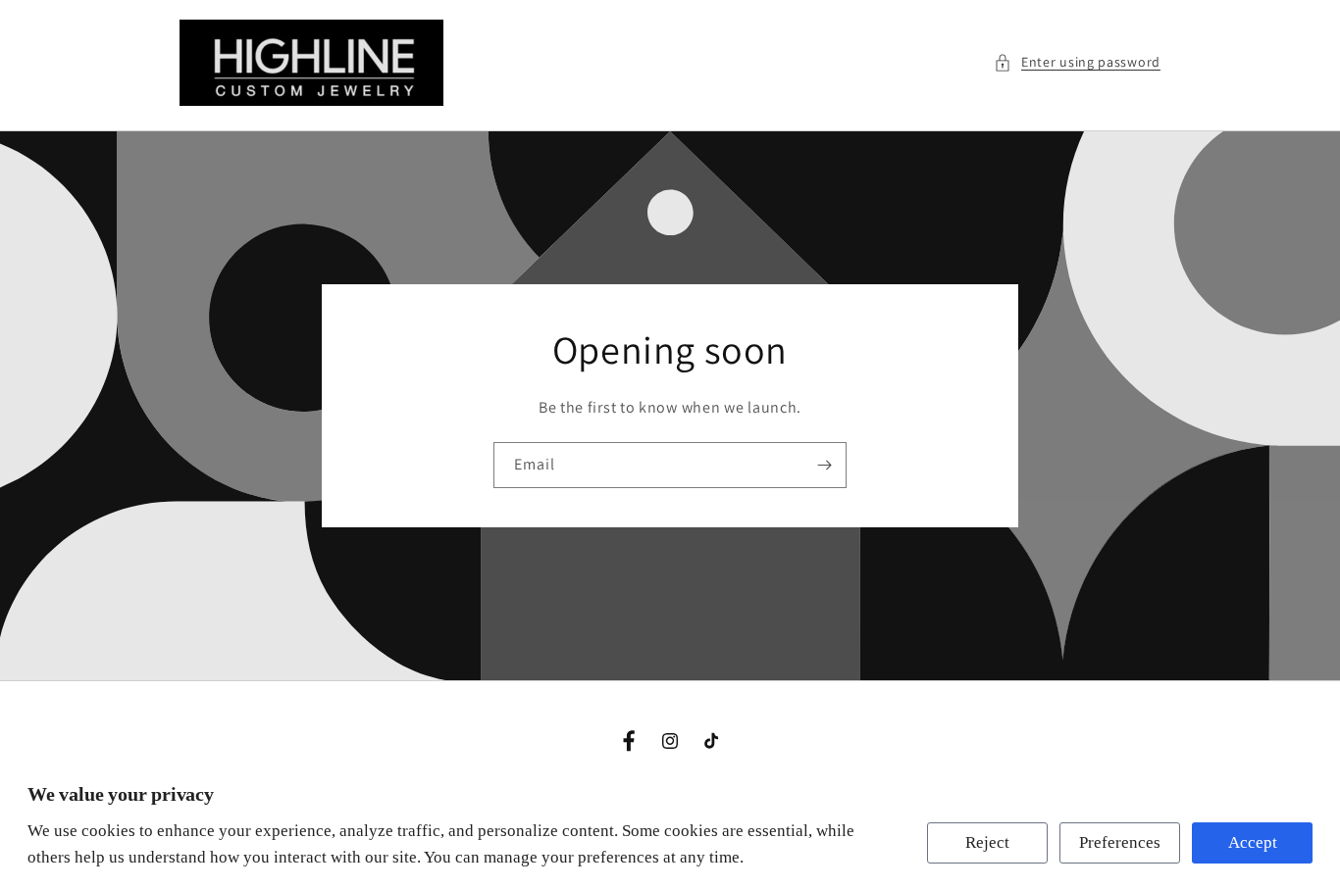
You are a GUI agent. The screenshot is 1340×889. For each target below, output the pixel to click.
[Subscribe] (824, 465)
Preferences (1119, 842)
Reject (987, 842)
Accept (1252, 842)
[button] (1077, 62)
